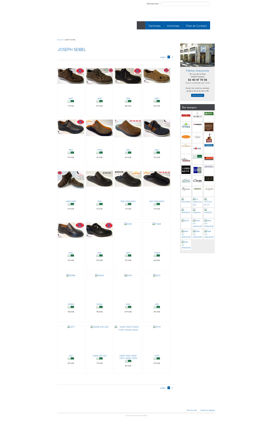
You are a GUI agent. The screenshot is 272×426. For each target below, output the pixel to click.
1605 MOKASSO (128, 201)
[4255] (70, 236)
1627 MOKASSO (156, 201)
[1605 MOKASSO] (128, 184)
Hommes (173, 26)
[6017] (70, 81)
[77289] (156, 236)
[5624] (156, 81)
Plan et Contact (196, 26)
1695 (99, 201)
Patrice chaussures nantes (78, 17)
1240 (99, 252)
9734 (157, 355)
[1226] (128, 81)
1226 (128, 98)
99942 (99, 304)
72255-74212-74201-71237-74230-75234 (128, 356)
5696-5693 (71, 201)
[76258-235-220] (99, 338)
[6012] (156, 133)
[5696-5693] (70, 184)
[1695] (99, 184)
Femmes (155, 26)
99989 (71, 304)
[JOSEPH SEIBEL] (71, 102)
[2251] (156, 287)
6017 (71, 98)
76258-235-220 (100, 355)
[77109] (99, 133)
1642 (128, 150)
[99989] (70, 287)
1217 (71, 355)
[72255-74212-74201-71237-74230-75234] (128, 338)
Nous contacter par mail (198, 83)
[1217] (70, 338)
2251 (157, 304)
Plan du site (192, 410)
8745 (128, 304)
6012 (157, 150)
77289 (157, 252)
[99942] (99, 287)
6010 (99, 98)
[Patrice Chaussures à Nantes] (197, 67)
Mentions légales (208, 410)
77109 (99, 150)
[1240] (99, 236)
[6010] (99, 81)
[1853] (70, 133)
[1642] (128, 133)
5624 (157, 98)
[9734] (156, 338)
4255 (71, 252)
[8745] (128, 287)
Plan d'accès (198, 95)
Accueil (141, 25)
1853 (71, 150)
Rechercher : (153, 3)
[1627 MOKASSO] (156, 184)
